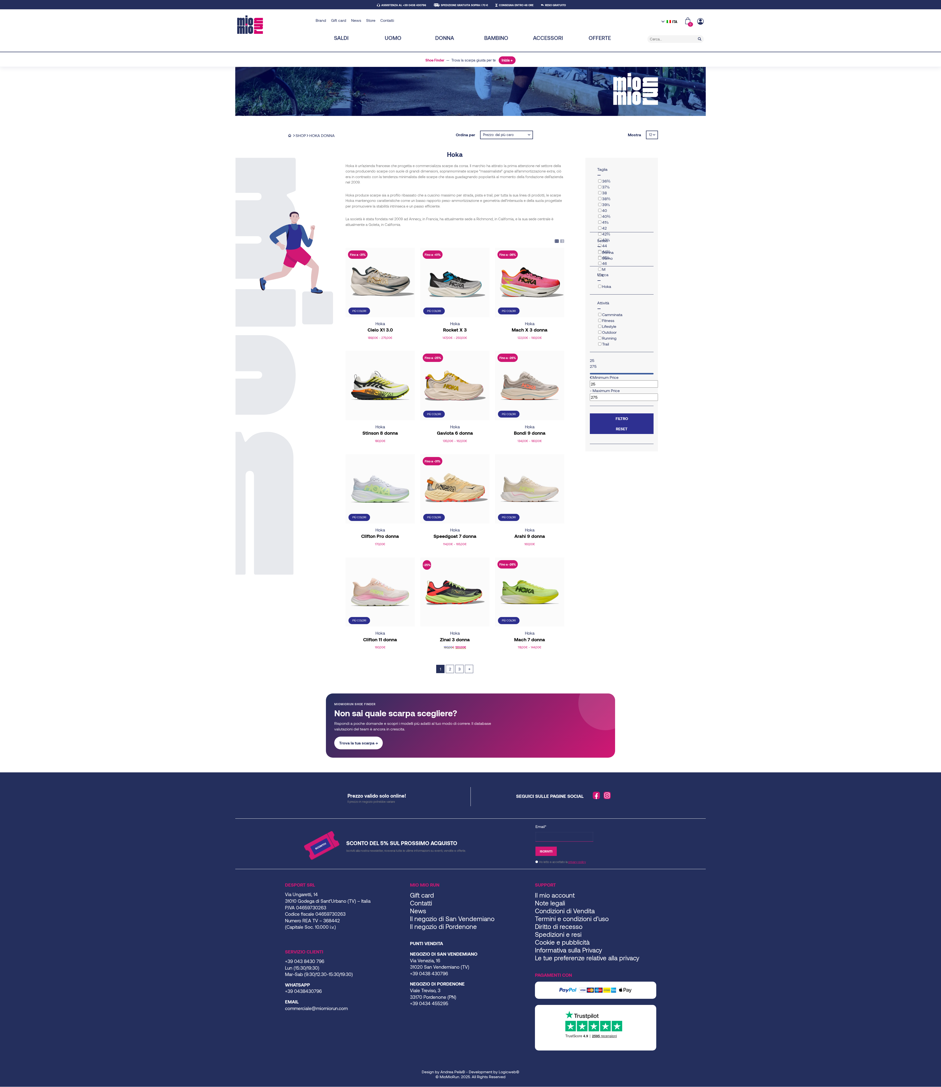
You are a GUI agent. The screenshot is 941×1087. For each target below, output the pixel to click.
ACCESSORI (548, 38)
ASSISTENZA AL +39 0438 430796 (403, 5)
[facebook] (596, 795)
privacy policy (577, 862)
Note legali (550, 903)
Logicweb (507, 1071)
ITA (674, 22)
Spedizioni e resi (558, 934)
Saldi (341, 38)
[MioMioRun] (274, 24)
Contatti (387, 20)
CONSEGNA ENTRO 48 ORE (516, 5)
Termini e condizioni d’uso (572, 918)
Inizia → (507, 60)
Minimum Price (606, 377)
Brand (321, 20)
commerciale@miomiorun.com (316, 1008)
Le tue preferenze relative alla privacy (587, 958)
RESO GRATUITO (555, 5)
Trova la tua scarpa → (358, 743)
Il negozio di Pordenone (443, 926)
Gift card (338, 20)
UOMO (393, 38)
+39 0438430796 (303, 991)
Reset (622, 428)
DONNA (444, 38)
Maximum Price (606, 390)
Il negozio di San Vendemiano (452, 918)
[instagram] (607, 795)
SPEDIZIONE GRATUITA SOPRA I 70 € (464, 5)
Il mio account (555, 895)
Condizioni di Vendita (565, 910)
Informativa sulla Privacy (568, 950)
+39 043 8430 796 (304, 961)
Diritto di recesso (558, 926)
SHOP (301, 135)
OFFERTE (600, 38)
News (356, 20)
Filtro (622, 418)
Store (370, 20)
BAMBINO (496, 38)
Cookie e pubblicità (562, 942)
